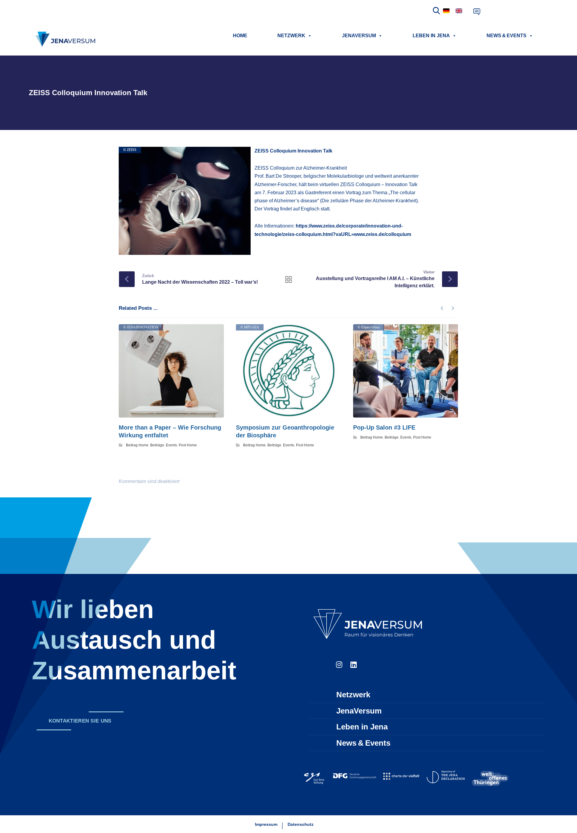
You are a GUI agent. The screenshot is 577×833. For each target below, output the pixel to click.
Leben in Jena (431, 35)
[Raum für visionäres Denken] (66, 39)
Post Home (188, 445)
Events (171, 445)
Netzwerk (291, 35)
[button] (80, 721)
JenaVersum (359, 35)
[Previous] (442, 308)
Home (240, 35)
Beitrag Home (137, 445)
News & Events (507, 35)
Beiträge (157, 445)
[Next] (452, 308)
